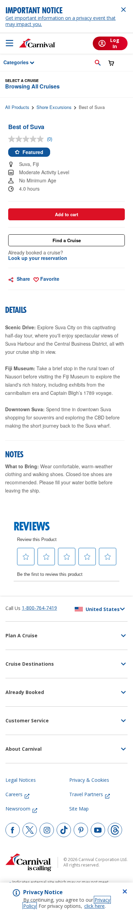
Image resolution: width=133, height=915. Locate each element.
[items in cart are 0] (111, 63)
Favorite (49, 278)
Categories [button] (11, 62)
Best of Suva (92, 107)
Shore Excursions (54, 107)
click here (94, 906)
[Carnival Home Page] (37, 43)
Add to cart (66, 214)
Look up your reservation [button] (37, 257)
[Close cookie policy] (125, 891)
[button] (97, 62)
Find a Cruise (67, 240)
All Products (17, 107)
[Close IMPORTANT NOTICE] (123, 9)
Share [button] (22, 278)
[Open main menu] (9, 43)
